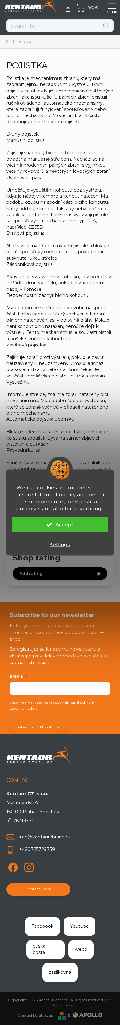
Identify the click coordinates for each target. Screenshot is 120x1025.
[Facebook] (12, 866)
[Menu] (112, 8)
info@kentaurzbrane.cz (45, 837)
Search (105, 25)
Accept (64, 524)
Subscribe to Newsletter (38, 727)
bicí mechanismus (66, 152)
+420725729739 (37, 849)
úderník (32, 431)
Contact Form (38, 888)
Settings (60, 545)
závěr (98, 357)
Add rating (31, 573)
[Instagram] (28, 866)
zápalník (15, 215)
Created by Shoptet (35, 1015)
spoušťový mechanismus (48, 252)
